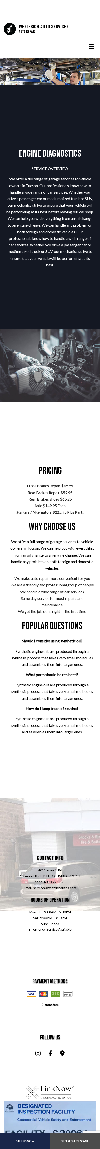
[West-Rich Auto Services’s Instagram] (38, 1054)
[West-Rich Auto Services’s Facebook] (50, 1054)
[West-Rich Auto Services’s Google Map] (62, 1054)
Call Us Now (25, 1141)
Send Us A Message (75, 1141)
